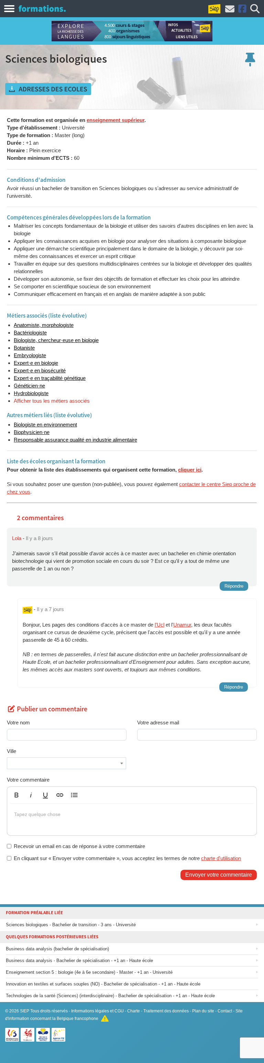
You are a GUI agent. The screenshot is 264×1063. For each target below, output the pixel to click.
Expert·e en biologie (36, 363)
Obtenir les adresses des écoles (48, 89)
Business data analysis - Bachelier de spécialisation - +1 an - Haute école (79, 960)
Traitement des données (166, 1011)
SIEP (24, 1011)
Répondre (233, 586)
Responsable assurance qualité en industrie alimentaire (75, 440)
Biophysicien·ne (32, 432)
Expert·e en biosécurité (40, 370)
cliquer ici (189, 470)
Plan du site (203, 1011)
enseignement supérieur (115, 120)
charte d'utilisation (221, 858)
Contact (225, 1011)
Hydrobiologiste (31, 393)
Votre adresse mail (158, 722)
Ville (11, 751)
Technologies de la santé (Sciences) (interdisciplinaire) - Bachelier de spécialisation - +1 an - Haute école (110, 995)
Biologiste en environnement (45, 424)
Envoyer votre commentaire (218, 875)
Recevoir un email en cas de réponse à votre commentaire (79, 846)
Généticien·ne (29, 386)
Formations (42, 8)
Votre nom (18, 722)
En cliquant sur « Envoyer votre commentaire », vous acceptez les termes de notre (127, 858)
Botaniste (24, 348)
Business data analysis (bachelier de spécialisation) (57, 948)
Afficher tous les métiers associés (52, 401)
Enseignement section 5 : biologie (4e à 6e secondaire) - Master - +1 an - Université (89, 972)
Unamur (182, 625)
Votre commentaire (28, 780)
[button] (16, 795)
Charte (133, 1011)
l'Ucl (159, 625)
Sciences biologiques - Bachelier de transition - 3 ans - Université (71, 924)
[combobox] (66, 763)
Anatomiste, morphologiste (44, 325)
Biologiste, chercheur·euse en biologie (56, 340)
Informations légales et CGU (97, 1011)
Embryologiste (30, 355)
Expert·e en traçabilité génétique (50, 378)
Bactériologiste (30, 333)
